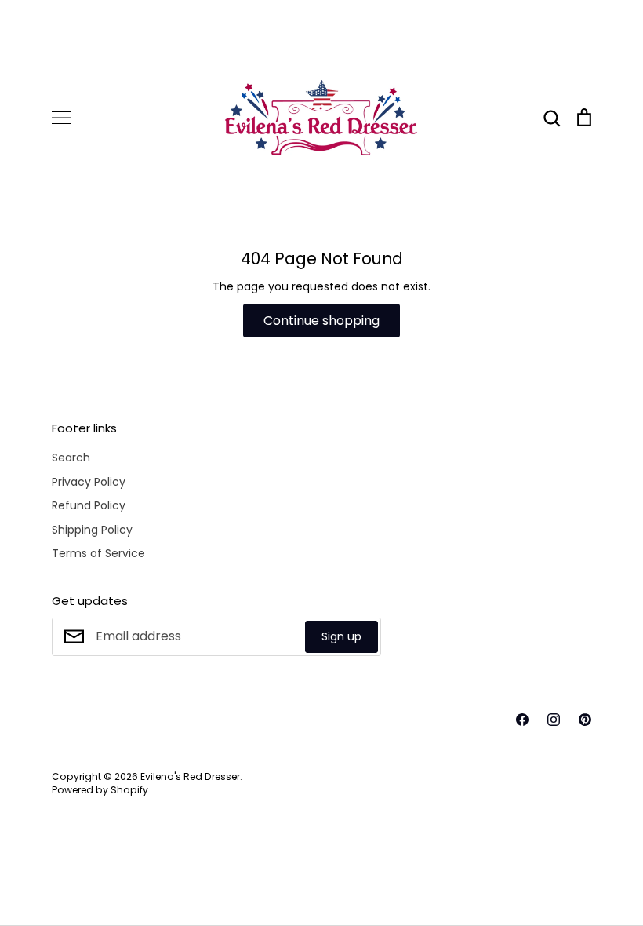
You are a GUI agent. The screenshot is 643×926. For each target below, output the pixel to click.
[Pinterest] (585, 719)
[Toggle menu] (61, 117)
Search (71, 457)
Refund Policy (88, 505)
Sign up (341, 636)
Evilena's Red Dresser (190, 776)
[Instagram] (553, 719)
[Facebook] (522, 719)
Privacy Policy (88, 482)
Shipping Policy (92, 530)
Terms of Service (98, 553)
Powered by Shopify (100, 790)
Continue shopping (321, 321)
